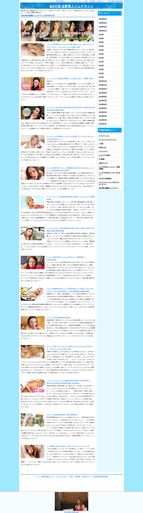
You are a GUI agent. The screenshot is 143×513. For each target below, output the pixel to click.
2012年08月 (103, 96)
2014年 (101, 73)
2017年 (101, 61)
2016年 (101, 65)
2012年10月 (103, 89)
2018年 (101, 58)
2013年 (101, 77)
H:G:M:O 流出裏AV (105, 178)
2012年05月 (103, 108)
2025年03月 (103, 23)
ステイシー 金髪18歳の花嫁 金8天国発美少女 (62, 414)
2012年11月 (103, 85)
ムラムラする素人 (105, 155)
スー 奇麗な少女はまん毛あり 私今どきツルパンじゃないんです (68, 446)
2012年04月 (103, 112)
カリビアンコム (76, 1)
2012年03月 (103, 116)
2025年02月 (103, 26)
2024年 (101, 34)
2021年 (101, 46)
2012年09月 (103, 93)
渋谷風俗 (92, 1)
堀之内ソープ (101, 1)
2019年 (101, 54)
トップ (52, 1)
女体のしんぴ (103, 163)
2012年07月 (103, 100)
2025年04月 (103, 19)
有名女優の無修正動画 (115, 1)
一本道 (85, 1)
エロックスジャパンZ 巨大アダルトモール (109, 183)
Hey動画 (101, 159)
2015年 (101, 69)
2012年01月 (103, 124)
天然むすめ (102, 147)
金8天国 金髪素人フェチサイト (72, 6)
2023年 (101, 38)
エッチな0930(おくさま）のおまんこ (109, 173)
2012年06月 (103, 104)
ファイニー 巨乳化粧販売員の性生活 (58, 317)
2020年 (101, 50)
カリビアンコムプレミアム (107, 139)
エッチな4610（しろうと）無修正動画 (109, 168)
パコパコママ (103, 151)
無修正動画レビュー (62, 1)
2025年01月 (103, 30)
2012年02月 (103, 120)
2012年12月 (103, 81)
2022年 (101, 42)
